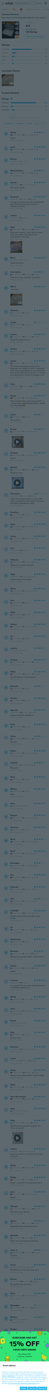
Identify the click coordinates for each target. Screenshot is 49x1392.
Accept (23, 1388)
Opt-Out (32, 1388)
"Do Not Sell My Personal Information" (22, 1383)
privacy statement (8, 1376)
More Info (42, 1388)
